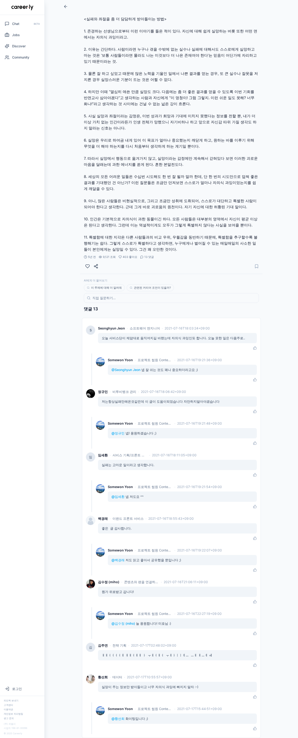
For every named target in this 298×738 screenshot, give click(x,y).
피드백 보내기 (11, 700)
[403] (87, 266)
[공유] (96, 266)
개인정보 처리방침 (13, 713)
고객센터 (8, 704)
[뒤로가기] (65, 6)
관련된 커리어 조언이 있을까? (152, 287)
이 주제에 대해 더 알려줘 (106, 287)
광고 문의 (9, 718)
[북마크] (256, 266)
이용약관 (8, 709)
